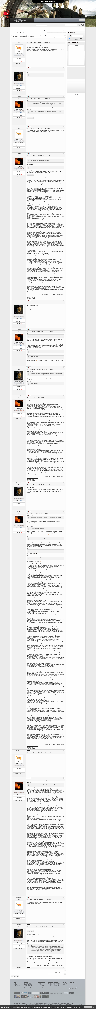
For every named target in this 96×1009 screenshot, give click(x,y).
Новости (46, 19)
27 (50, 752)
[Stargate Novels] (44, 993)
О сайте (15, 983)
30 (52, 926)
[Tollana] (31, 997)
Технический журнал (42, 987)
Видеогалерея (65, 984)
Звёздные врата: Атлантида (53, 984)
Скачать (61, 19)
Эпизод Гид (53, 19)
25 (49, 484)
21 (50, 303)
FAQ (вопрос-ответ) (18, 986)
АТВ (15, 982)
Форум (12, 35)
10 (23, 32)
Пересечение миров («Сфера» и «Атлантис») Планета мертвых (39, 35)
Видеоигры (30, 985)
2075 (21, 115)
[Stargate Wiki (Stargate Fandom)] (56, 993)
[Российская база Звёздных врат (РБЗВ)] (25, 997)
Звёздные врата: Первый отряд (54, 983)
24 (50, 397)
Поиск (64, 30)
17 (49, 70)
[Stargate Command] (16, 993)
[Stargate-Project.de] (65, 993)
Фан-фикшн (23, 35)
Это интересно (27, 987)
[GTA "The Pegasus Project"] (45, 997)
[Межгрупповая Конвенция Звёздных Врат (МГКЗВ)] (16, 997)
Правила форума (59, 30)
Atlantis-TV (26, 984)
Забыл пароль (76, 39)
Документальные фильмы (53, 986)
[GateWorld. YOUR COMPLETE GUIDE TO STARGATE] (23, 993)
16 (49, 42)
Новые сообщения (40, 30)
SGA (27, 983)
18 (49, 98)
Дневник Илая (32, 987)
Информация (41, 982)
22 (52, 331)
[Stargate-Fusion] (71, 993)
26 (50, 513)
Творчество (17, 35)
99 (20, 126)
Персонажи (40, 984)
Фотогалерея (65, 983)
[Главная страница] (19, 20)
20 (49, 155)
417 (21, 88)
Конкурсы (16, 984)
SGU (30, 983)
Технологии (40, 986)
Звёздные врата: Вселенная (53, 985)
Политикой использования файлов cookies (71, 1007)
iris (19, 70)
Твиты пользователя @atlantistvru (73, 94)
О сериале (38, 19)
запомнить (72, 38)
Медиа (75, 19)
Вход (23, 25)
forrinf (19, 42)
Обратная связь (17, 985)
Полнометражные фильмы (29, 986)
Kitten (19, 98)
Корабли (44, 986)
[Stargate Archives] (35, 993)
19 (49, 128)
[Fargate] (37, 997)
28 (50, 780)
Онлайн (68, 19)
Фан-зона (30, 984)
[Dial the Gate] (29, 993)
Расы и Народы (41, 985)
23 (52, 369)
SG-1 (25, 983)
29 (50, 899)
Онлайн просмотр (53, 982)
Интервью (26, 985)
